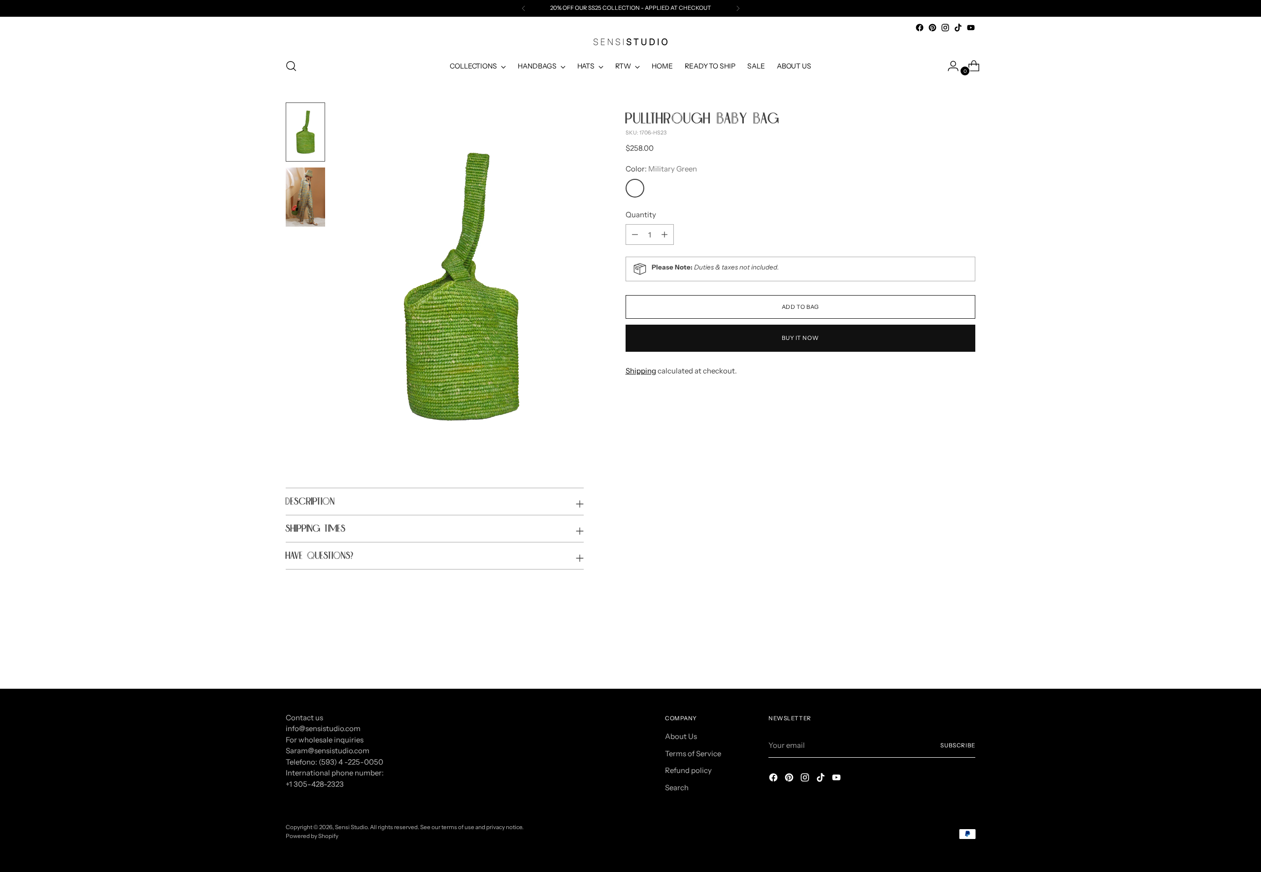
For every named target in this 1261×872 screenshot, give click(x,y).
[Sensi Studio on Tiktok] (958, 27)
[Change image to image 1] (305, 132)
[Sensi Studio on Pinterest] (932, 27)
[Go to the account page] (949, 66)
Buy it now (800, 338)
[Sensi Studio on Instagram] (945, 27)
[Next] (738, 8)
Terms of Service (693, 753)
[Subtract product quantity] (664, 234)
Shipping (641, 370)
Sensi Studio (351, 827)
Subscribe (957, 745)
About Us (681, 736)
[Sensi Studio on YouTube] (970, 27)
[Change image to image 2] (305, 197)
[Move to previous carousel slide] (944, 655)
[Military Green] (635, 188)
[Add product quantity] (635, 234)
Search (677, 787)
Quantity (641, 214)
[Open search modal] (291, 66)
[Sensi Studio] (630, 41)
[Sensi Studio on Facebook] (919, 27)
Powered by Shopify (312, 836)
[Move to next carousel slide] (967, 654)
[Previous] (523, 8)
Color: (661, 168)
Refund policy (688, 770)
